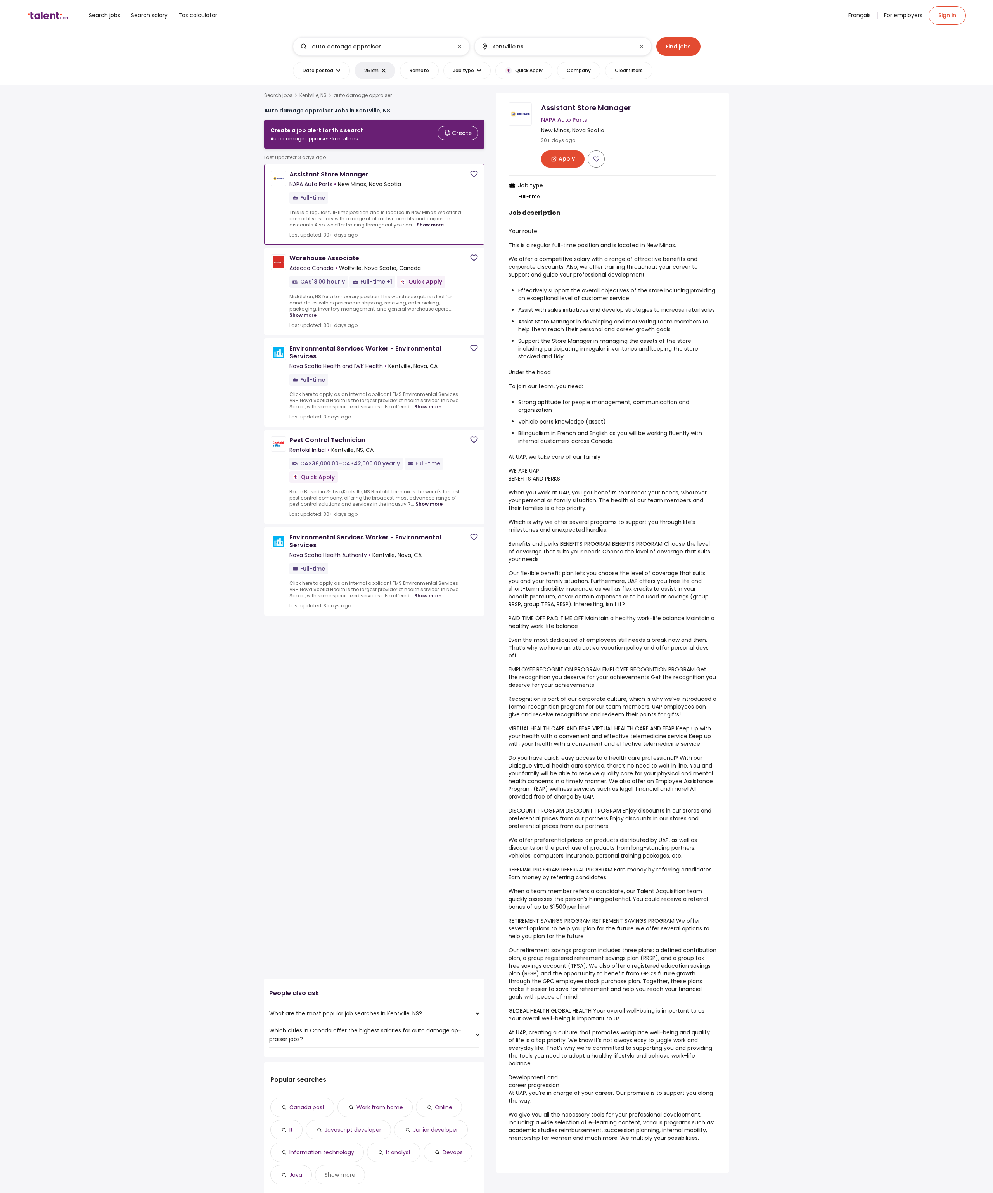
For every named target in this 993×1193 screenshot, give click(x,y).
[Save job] (474, 174)
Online (443, 1107)
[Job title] (374, 46)
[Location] (556, 46)
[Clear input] (459, 46)
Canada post (307, 1107)
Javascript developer (353, 1130)
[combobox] (381, 46)
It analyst (398, 1152)
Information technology (321, 1152)
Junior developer (435, 1130)
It (291, 1130)
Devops (453, 1152)
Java (295, 1175)
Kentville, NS (313, 95)
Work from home (379, 1107)
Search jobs (278, 95)
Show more (430, 224)
